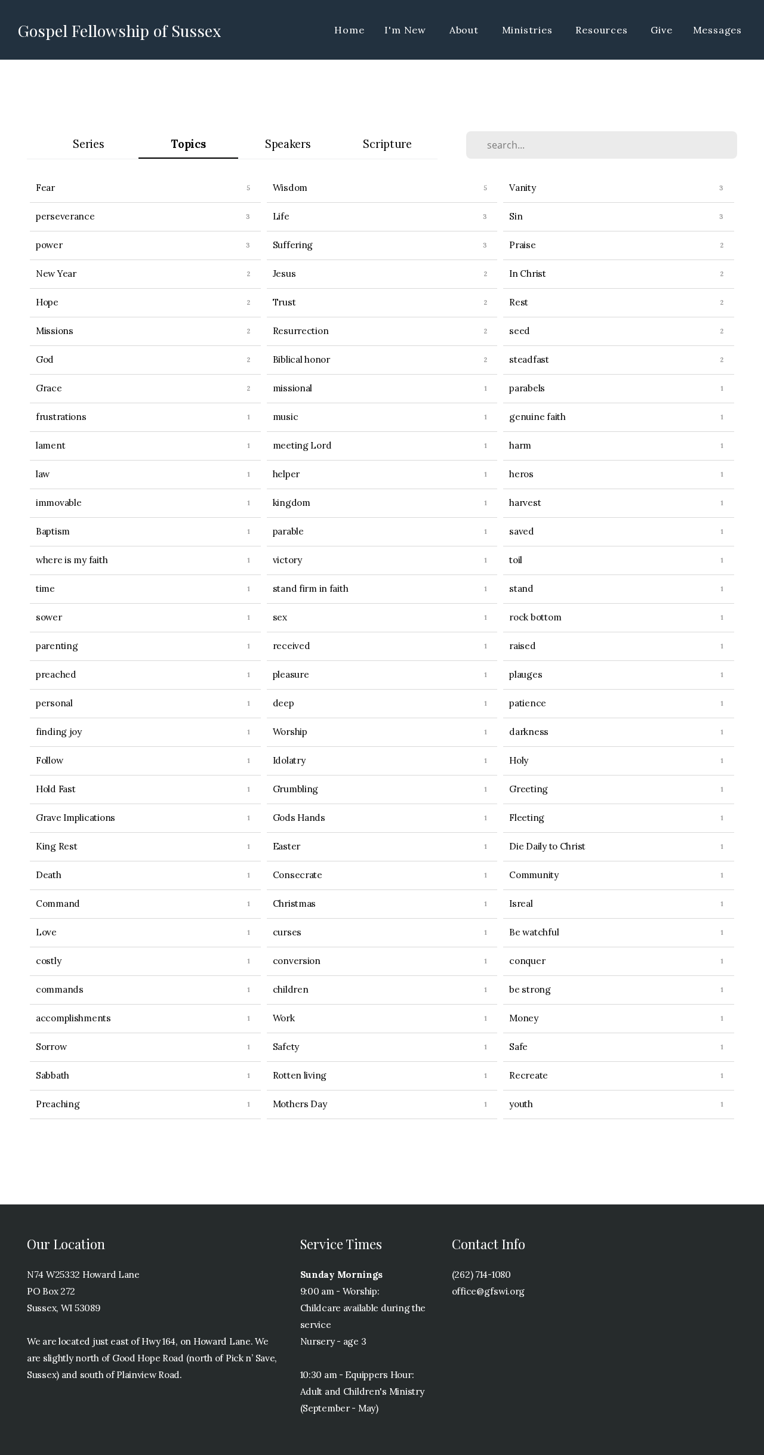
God (45, 359)
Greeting (528, 789)
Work (284, 1018)
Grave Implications (75, 817)
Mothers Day (300, 1104)
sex (280, 617)
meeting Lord (302, 445)
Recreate (528, 1075)
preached (56, 674)
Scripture (387, 144)
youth (521, 1104)
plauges (525, 674)
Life (281, 216)
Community (533, 875)
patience (527, 703)
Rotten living (299, 1075)
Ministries (529, 30)
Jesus (284, 273)
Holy (518, 760)
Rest (518, 302)
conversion (297, 960)
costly (48, 960)
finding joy (59, 731)
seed (519, 330)
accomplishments (73, 1018)
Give (661, 30)
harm (520, 445)
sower (49, 617)
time (45, 588)
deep (283, 703)
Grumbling (295, 789)
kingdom (291, 502)
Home (349, 30)
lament (50, 445)
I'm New (406, 30)
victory (287, 560)
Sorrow (51, 1046)
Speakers (288, 144)
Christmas (294, 903)
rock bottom (535, 617)
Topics (188, 144)
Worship (290, 731)
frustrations (61, 416)
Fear (45, 187)
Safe (518, 1046)
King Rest (56, 846)
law (43, 474)
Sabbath (52, 1075)
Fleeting (526, 817)
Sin (515, 216)
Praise (522, 245)
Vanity (522, 187)
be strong (529, 989)
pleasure (291, 674)
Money (523, 1018)
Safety (286, 1046)
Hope (47, 302)
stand (521, 588)
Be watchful (534, 932)
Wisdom (290, 187)
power (49, 245)
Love (46, 932)
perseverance (65, 216)
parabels (527, 388)
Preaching (57, 1104)
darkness (529, 731)
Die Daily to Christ (547, 846)
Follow (49, 760)
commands (60, 989)
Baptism (53, 531)
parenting (57, 645)
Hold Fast (55, 789)
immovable (58, 502)
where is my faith (71, 560)
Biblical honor (301, 359)
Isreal (520, 903)
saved (521, 531)
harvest (525, 502)
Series (88, 144)
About (465, 30)
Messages (717, 30)
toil (515, 560)
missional (292, 388)
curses (287, 932)
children (291, 989)
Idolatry (289, 760)
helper (286, 474)
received (291, 645)
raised (522, 645)
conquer (527, 960)
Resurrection (301, 330)
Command (58, 903)
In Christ (527, 273)
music (285, 416)
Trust (284, 302)
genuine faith (537, 416)
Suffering (293, 245)
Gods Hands (299, 817)
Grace (49, 388)
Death (48, 875)
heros (521, 474)
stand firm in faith (311, 588)
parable (288, 531)
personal (54, 703)
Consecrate (297, 875)
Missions (54, 330)
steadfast (529, 359)
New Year (56, 273)
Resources (602, 30)
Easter (286, 846)
